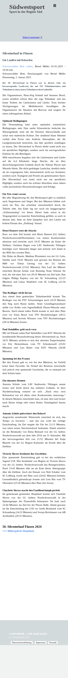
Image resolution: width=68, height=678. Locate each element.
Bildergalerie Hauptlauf (21, 531)
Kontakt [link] (53, 642)
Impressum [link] (40, 642)
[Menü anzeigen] (54, 5)
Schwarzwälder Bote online (17, 66)
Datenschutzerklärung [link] (22, 642)
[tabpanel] (34, 281)
